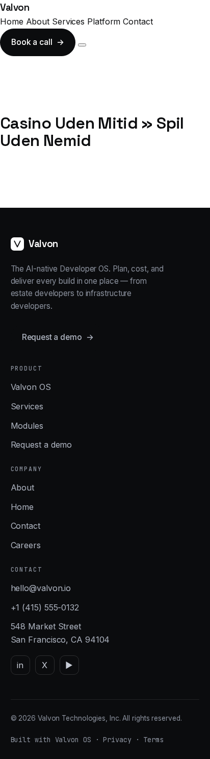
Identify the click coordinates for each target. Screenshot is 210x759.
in (20, 665)
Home (11, 21)
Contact (137, 21)
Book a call (37, 42)
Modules (27, 426)
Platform (103, 21)
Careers (26, 545)
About (38, 21)
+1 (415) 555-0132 (45, 607)
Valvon (15, 7)
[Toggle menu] (82, 44)
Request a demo (58, 337)
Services (68, 21)
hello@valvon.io (41, 588)
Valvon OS (31, 387)
